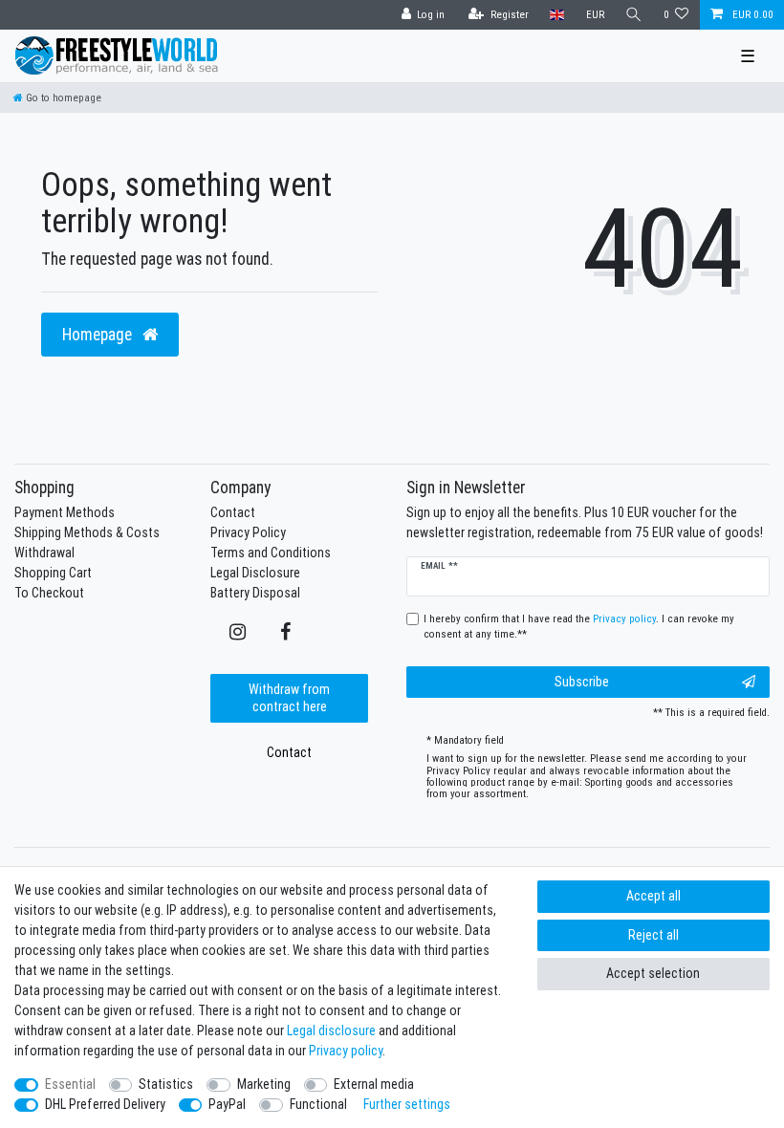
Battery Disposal (255, 592)
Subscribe (582, 681)
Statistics (166, 1084)
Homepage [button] (99, 334)
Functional (318, 1104)
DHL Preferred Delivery (105, 1104)
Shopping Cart (53, 572)
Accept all (653, 895)
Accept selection (653, 973)
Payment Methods (64, 512)
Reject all (653, 935)
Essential (70, 1084)
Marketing (264, 1084)
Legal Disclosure (255, 572)
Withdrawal (44, 552)
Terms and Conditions (270, 552)
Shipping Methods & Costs (87, 532)
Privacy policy (345, 1050)
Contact (232, 512)
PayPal (227, 1104)
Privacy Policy (248, 532)
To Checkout (49, 592)
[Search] (634, 15)
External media (374, 1084)
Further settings (406, 1104)
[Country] (557, 15)
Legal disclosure (331, 1030)
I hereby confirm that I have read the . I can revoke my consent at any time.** (579, 626)
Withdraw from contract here (289, 698)
